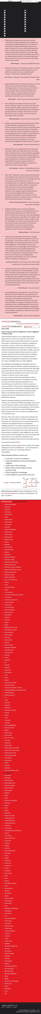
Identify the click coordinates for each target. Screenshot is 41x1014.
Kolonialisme (8, 735)
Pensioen (7, 848)
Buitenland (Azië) (9, 559)
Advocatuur (7, 512)
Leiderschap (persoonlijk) (11, 748)
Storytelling (7, 913)
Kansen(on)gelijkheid (10, 725)
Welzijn (6, 978)
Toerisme (7, 933)
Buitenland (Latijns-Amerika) (12, 567)
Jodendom (7, 720)
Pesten (6, 855)
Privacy (6, 868)
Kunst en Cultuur (9, 738)
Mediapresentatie (9, 785)
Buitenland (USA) (9, 574)
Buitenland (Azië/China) (11, 562)
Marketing (7, 778)
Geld (5, 675)
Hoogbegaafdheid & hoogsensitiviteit (15, 690)
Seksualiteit (7, 893)
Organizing (7, 840)
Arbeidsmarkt (8, 522)
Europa (6, 657)
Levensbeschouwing (10, 755)
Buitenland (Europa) (10, 564)
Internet (6, 712)
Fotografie (7, 670)
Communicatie (8, 592)
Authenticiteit (8, 534)
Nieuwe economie (9, 815)
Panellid (6, 845)
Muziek (6, 805)
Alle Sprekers (8, 514)
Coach (6, 589)
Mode (6, 798)
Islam (6, 717)
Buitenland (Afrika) (9, 557)
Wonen (6, 986)
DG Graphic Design (27, 1011)
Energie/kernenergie (10, 647)
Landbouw (7, 743)
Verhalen (7, 948)
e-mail (16, 1005)
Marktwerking (8, 780)
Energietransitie (9, 650)
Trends (6, 938)
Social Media (8, 901)
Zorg (5, 991)
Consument (7, 597)
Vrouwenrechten (9, 968)
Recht (6, 876)
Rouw (6, 878)
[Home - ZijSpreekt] (10, 1)
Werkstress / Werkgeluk (11, 981)
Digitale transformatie (10, 627)
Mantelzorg (7, 775)
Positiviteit (7, 860)
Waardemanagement (10, 973)
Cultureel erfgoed (9, 610)
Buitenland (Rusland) (10, 572)
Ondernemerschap (9, 823)
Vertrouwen (7, 951)
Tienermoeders (8, 926)
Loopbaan (7, 768)
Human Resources (9, 695)
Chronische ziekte (9, 587)
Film (5, 662)
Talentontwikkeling (9, 918)
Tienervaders (8, 928)
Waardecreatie (8, 971)
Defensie (7, 617)
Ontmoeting (8, 828)
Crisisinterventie (9, 607)
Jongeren (7, 722)
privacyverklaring (23, 1010)
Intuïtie (6, 715)
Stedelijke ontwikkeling (11, 908)
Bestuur (6, 542)
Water (6, 976)
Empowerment (8, 645)
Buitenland (7, 554)
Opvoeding (7, 835)
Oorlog (6, 833)
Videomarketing (9, 953)
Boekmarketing (8, 549)
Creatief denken (9, 602)
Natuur (6, 810)
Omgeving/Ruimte (9, 820)
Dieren (6, 625)
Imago (6, 700)
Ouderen (7, 843)
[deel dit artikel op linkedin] (34, 482)
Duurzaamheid (8, 632)
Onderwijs (7, 825)
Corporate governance (11, 600)
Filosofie (6, 665)
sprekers (8, 1007)
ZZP (5, 993)
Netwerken (7, 813)
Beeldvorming (8, 539)
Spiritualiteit (8, 903)
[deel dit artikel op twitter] (25, 482)
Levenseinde (8, 758)
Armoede (7, 527)
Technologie (8, 921)
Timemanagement (9, 931)
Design (6, 622)
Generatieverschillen (10, 682)
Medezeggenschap (9, 783)
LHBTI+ (6, 763)
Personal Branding (9, 850)
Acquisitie (7, 507)
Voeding (6, 963)
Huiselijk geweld (9, 692)
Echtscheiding (8, 635)
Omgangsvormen (9, 818)
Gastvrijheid (8, 672)
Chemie (6, 582)
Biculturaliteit (8, 547)
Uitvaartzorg (8, 941)
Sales (5, 886)
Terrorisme (7, 923)
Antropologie (8, 519)
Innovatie (7, 702)
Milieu (6, 795)
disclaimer (33, 1010)
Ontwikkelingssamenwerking (12, 830)
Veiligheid (7, 943)
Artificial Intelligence (10, 529)
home (3, 1007)
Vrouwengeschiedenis (10, 966)
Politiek (6, 858)
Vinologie (7, 956)
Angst (6, 517)
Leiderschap (7, 745)
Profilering (7, 870)
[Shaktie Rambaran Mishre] (28, 326)
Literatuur (7, 765)
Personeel (7, 853)
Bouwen (6, 552)
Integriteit (7, 707)
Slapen (6, 896)
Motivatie (7, 803)
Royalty (6, 881)
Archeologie (7, 524)
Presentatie (7, 863)
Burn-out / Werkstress (10, 579)
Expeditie (7, 660)
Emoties (6, 642)
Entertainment (8, 652)
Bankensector (8, 537)
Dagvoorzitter (8, 612)
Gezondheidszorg (9, 685)
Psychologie (7, 873)
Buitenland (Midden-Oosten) (12, 569)
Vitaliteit (6, 958)
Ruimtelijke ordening (10, 883)
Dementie (7, 620)
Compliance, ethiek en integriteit (13, 595)
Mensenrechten (8, 788)
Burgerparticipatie (9, 577)
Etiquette (7, 655)
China (6, 584)
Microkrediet (8, 790)
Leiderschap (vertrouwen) (11, 750)
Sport (6, 906)
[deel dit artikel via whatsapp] (38, 482)
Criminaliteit (8, 605)
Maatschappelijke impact (11, 770)
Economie (7, 637)
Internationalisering (10, 710)
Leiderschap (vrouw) (10, 753)
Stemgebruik (8, 911)
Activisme (7, 509)
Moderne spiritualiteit (10, 800)
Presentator (7, 865)
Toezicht (6, 936)
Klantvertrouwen (9, 727)
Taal (5, 916)
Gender (6, 680)
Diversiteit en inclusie (10, 630)
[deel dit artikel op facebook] (29, 482)
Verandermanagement (10, 946)
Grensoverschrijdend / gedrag (13, 687)
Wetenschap (8, 983)
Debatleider (7, 615)
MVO (6, 808)
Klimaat (6, 730)
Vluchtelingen (8, 961)
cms (38, 1010)
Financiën (7, 667)
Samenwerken (8, 888)
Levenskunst (8, 760)
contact (15, 1007)
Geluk (6, 677)
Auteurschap (8, 532)
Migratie (6, 793)
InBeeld (17, 442)
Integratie (7, 705)
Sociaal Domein (8, 898)
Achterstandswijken (10, 504)
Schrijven (7, 891)
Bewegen (7, 544)
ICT (5, 697)
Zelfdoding (7, 988)
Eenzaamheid (8, 640)
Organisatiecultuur (9, 838)
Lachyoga (7, 740)
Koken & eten (8, 733)
